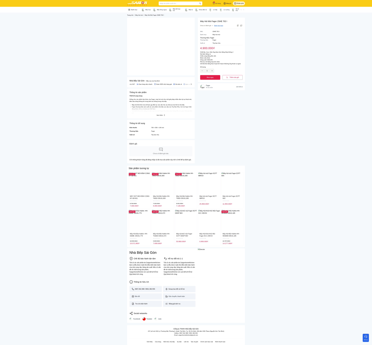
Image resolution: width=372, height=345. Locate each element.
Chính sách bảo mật (206, 341)
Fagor (153, 131)
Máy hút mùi (216, 34)
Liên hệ (186, 341)
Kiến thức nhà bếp (169, 341)
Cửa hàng (158, 341)
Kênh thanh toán (220, 341)
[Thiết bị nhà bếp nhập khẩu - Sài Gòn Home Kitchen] (137, 3)
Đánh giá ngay (218, 25)
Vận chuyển (194, 341)
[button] (241, 10)
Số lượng (203, 67)
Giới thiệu (150, 341)
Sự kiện (179, 341)
